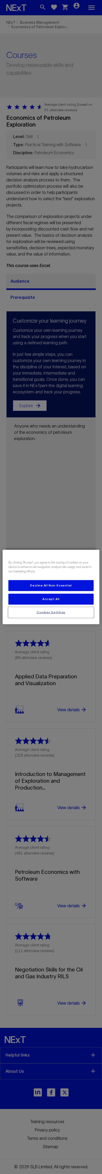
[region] (51, 587)
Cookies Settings (51, 612)
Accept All (51, 599)
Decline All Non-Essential (51, 585)
